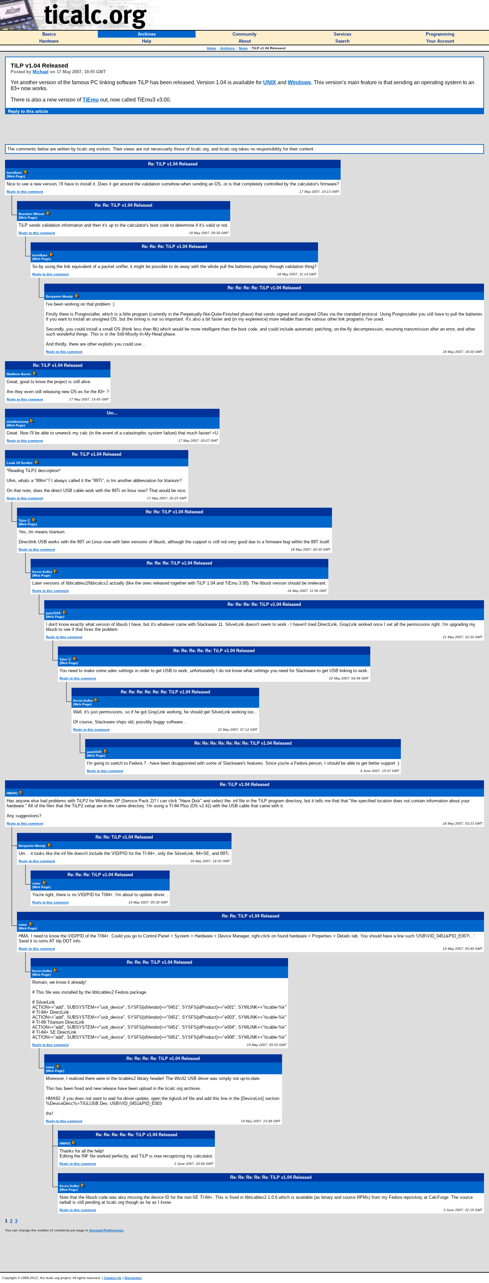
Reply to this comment (25, 191)
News (243, 48)
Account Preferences (106, 1230)
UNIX (269, 82)
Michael (41, 71)
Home (211, 48)
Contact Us (112, 1278)
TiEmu (90, 100)
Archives (227, 48)
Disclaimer (133, 1278)
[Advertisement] (244, 129)
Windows (299, 82)
